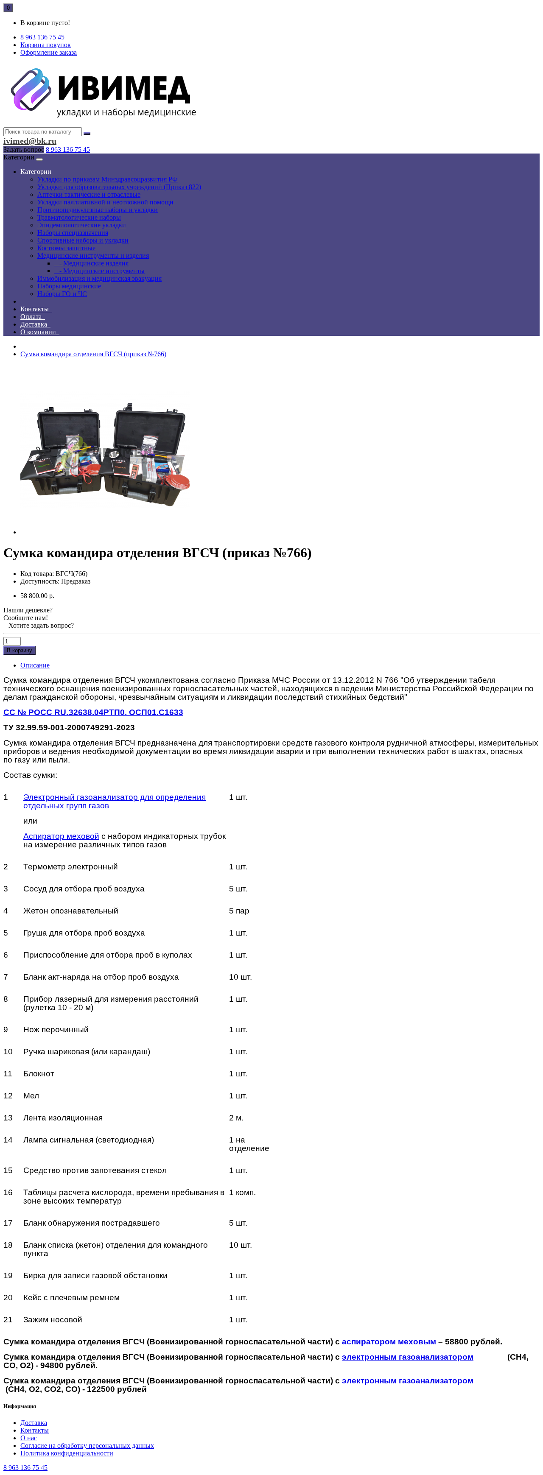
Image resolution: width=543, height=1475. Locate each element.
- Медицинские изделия (91, 263)
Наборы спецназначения (72, 232)
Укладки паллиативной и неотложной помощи (105, 202)
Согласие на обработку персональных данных (87, 1445)
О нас (28, 1437)
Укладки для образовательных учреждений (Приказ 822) (119, 186)
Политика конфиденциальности (66, 1453)
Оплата (32, 316)
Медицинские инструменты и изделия (93, 255)
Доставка (35, 324)
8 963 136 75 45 (68, 149)
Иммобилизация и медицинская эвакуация (99, 278)
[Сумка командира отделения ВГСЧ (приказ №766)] (105, 532)
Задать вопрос (23, 149)
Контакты (36, 309)
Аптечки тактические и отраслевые (88, 194)
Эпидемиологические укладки (81, 225)
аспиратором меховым (389, 1341)
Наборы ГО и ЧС (62, 293)
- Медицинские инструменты (99, 270)
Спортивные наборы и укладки (83, 240)
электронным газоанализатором (407, 1356)
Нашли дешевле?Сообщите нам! (28, 613)
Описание (35, 665)
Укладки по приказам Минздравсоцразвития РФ (107, 179)
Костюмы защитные (66, 247)
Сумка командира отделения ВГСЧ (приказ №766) (93, 354)
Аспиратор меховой (61, 836)
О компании (39, 331)
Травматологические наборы (79, 217)
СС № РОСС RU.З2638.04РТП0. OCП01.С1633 (93, 712)
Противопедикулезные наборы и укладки (97, 209)
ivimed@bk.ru (29, 140)
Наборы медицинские (69, 286)
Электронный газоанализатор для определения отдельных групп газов (114, 801)
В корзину (19, 650)
